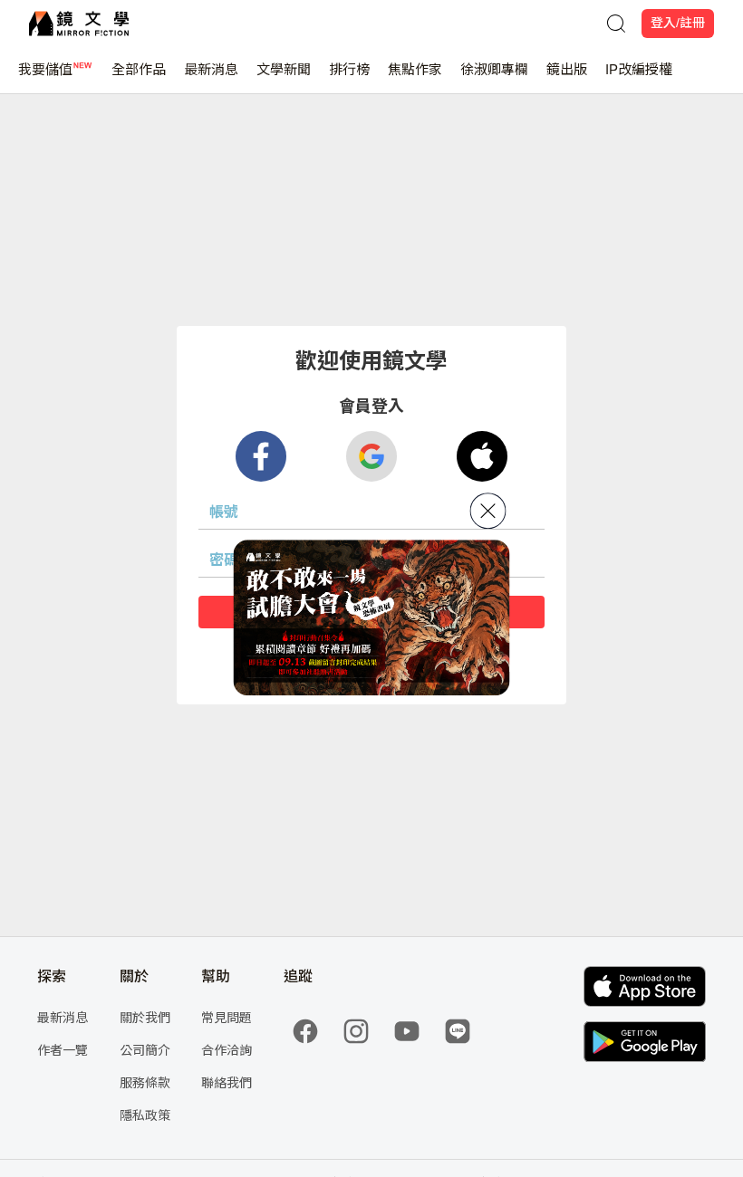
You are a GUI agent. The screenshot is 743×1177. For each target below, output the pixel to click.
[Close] (488, 511)
